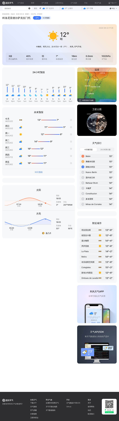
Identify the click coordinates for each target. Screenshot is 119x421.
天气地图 (74, 3)
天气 (37, 18)
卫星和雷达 (59, 3)
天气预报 (20, 3)
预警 (32, 3)
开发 (86, 3)
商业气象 (98, 3)
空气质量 (44, 3)
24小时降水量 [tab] (105, 150)
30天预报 (46, 18)
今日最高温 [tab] (88, 150)
